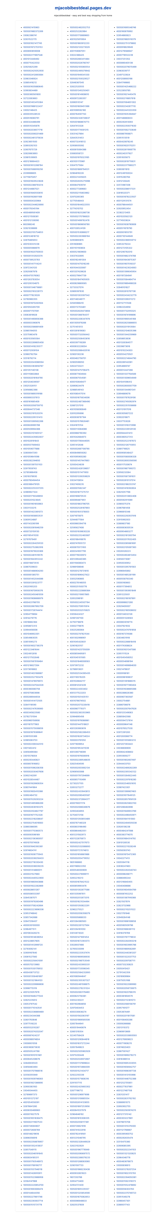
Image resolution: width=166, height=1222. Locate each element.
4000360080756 (31, 689)
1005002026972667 (80, 1059)
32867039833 (30, 566)
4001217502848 (31, 657)
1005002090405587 (80, 795)
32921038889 (30, 228)
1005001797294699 (79, 775)
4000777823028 (31, 295)
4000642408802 (124, 752)
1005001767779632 (126, 937)
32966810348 (123, 511)
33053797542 (30, 1004)
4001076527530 (124, 728)
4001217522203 (78, 692)
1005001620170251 (125, 145)
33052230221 (77, 1000)
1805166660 (76, 862)
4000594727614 (124, 720)
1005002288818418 (126, 641)
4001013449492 (31, 59)
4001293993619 (78, 728)
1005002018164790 (33, 377)
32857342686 (30, 917)
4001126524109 (77, 228)
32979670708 (123, 1122)
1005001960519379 (126, 39)
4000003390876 (31, 322)
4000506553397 (31, 893)
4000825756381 (78, 996)
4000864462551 (78, 830)
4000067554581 (78, 377)
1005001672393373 (79, 941)
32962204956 (123, 307)
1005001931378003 (79, 511)
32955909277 (123, 755)
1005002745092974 (126, 401)
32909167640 (30, 952)
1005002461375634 (33, 137)
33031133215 (29, 507)
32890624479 (77, 385)
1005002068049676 (80, 807)
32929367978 (30, 271)
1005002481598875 (80, 984)
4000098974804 (31, 1039)
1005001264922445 (126, 775)
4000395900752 (124, 1133)
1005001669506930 (80, 956)
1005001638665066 (126, 689)
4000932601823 (78, 1173)
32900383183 (30, 1086)
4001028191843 (31, 440)
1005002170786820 (79, 216)
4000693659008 (31, 51)
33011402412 (29, 748)
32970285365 (77, 196)
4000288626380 (124, 692)
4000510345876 (31, 125)
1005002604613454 (126, 555)
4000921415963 (31, 27)
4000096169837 (124, 677)
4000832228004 (78, 346)
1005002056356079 (80, 913)
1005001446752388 (126, 1078)
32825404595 (77, 763)
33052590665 (77, 578)
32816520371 (123, 192)
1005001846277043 (33, 996)
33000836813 (123, 1165)
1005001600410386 (33, 791)
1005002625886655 (126, 322)
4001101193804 (77, 248)
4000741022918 (78, 1130)
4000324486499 (31, 122)
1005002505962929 (80, 1051)
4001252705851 (124, 1082)
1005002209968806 (33, 984)
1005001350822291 (79, 905)
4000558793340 (124, 578)
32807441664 (30, 787)
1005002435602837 (33, 437)
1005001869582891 (126, 948)
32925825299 (30, 66)
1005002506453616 (80, 338)
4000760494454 (31, 480)
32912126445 (123, 181)
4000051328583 (124, 618)
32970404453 (77, 1007)
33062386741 (30, 35)
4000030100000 (31, 925)
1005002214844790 (126, 358)
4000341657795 (78, 551)
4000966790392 (78, 433)
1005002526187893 (80, 507)
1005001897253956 (80, 1106)
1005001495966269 (33, 803)
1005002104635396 (126, 330)
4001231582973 (78, 834)
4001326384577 (124, 342)
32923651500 (30, 141)
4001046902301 (31, 633)
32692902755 (123, 1106)
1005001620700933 (33, 251)
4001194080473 (78, 563)
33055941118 (122, 862)
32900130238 (77, 354)
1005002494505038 (126, 822)
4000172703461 (78, 307)
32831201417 (122, 1094)
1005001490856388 (33, 318)
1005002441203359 (126, 110)
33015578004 (30, 755)
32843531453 (77, 137)
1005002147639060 (33, 708)
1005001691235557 (79, 1189)
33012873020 (77, 933)
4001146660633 (124, 118)
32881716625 (123, 448)
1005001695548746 (126, 27)
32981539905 (30, 157)
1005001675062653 (80, 1196)
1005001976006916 (79, 755)
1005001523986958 (33, 1177)
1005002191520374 (33, 413)
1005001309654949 (126, 377)
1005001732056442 (80, 334)
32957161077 (122, 1007)
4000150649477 (78, 381)
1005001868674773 (79, 122)
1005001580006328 (126, 456)
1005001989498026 (126, 283)
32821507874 (123, 901)
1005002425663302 (80, 1086)
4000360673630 (31, 1047)
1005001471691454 (79, 937)
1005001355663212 (126, 740)
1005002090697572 (80, 1153)
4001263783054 (31, 279)
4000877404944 (78, 374)
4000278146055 (78, 582)
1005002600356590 (126, 460)
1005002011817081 (125, 1015)
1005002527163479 (33, 677)
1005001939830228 (80, 531)
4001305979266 (78, 322)
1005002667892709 (33, 606)
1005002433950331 (80, 964)
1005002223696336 (33, 909)
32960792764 (30, 354)
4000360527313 (124, 437)
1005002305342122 (126, 771)
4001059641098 (31, 456)
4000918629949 (124, 47)
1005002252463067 (80, 535)
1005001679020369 (33, 551)
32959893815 (77, 240)
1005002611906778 (126, 149)
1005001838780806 (126, 224)
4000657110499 (78, 779)
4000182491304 (78, 259)
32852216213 (76, 878)
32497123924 (123, 74)
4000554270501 (124, 354)
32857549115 (30, 1149)
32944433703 (123, 763)
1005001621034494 (79, 901)
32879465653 (30, 240)
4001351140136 (31, 370)
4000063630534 (124, 527)
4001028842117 (77, 681)
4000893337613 (31, 397)
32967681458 (123, 507)
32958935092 (77, 145)
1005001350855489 (80, 818)
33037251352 (123, 59)
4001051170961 (77, 161)
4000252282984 (78, 31)
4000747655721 (78, 543)
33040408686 (123, 885)
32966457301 (123, 1200)
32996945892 (123, 570)
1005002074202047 (33, 1031)
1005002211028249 (126, 846)
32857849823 (77, 1047)
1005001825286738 (80, 212)
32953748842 (30, 913)
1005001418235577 (33, 346)
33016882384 (30, 622)
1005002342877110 (126, 106)
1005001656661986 (79, 854)
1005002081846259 (33, 527)
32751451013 (76, 326)
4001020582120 (124, 216)
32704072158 (76, 815)
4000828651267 (31, 889)
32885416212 (30, 82)
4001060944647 (78, 976)
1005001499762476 (79, 220)
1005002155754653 (33, 232)
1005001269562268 (33, 421)
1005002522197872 (126, 440)
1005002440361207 (126, 952)
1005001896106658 (126, 921)
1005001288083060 (80, 1161)
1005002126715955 (126, 444)
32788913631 (76, 669)
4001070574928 (31, 842)
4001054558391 (31, 1102)
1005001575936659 (33, 728)
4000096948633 (78, 1200)
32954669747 (123, 366)
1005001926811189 (32, 196)
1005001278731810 (79, 570)
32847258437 (30, 921)
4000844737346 (31, 409)
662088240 (29, 224)
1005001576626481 (79, 421)
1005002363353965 (80, 712)
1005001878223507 (126, 196)
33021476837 (123, 669)
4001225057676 (31, 992)
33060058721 (77, 153)
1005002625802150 (126, 803)
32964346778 (123, 1157)
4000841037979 (78, 1110)
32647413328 (76, 125)
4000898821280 (124, 602)
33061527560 (30, 956)
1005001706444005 (80, 440)
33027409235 (77, 484)
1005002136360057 (33, 838)
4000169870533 (78, 496)
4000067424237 (31, 1035)
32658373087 (123, 559)
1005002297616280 (126, 779)
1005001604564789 (126, 889)
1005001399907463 (126, 791)
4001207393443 (124, 744)
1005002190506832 (126, 610)
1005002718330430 (33, 862)
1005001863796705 (79, 503)
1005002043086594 (33, 362)
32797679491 (30, 539)
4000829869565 (78, 283)
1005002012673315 (79, 897)
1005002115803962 (79, 192)
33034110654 (76, 480)
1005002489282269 (126, 767)
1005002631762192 (126, 1098)
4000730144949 (124, 236)
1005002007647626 (126, 708)
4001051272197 (31, 1098)
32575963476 (30, 334)
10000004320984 (32, 200)
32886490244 (123, 878)
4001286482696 (124, 807)
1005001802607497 (126, 759)
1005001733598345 (80, 968)
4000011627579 (31, 1114)
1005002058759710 (33, 405)
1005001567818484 (33, 661)
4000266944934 (31, 696)
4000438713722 (31, 972)
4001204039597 (31, 381)
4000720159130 (31, 531)
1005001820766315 (126, 992)
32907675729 (30, 149)
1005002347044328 (33, 685)
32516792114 (29, 358)
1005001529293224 (33, 799)
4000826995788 (31, 425)
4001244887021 (31, 188)
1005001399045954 (126, 271)
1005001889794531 (79, 169)
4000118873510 (31, 563)
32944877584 (77, 519)
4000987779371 (78, 708)
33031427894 (77, 133)
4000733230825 (124, 964)
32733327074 (77, 287)
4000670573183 (78, 547)
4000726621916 (78, 1126)
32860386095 (30, 826)
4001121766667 (124, 1130)
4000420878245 (124, 141)
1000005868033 (78, 917)
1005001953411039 (79, 748)
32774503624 (123, 220)
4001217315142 (124, 1114)
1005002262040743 (126, 870)
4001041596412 (124, 381)
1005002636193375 (33, 807)
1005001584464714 (126, 279)
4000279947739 (78, 275)
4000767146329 (78, 822)
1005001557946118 (32, 1169)
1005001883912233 (79, 43)
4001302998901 (78, 637)
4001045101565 (77, 657)
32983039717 (123, 70)
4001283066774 (124, 736)
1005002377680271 (126, 165)
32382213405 (123, 212)
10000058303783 (125, 1189)
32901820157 (76, 645)
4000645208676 (31, 1059)
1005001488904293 (33, 570)
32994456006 (30, 629)
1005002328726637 (80, 118)
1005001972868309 (80, 1067)
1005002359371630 (126, 125)
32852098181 (76, 598)
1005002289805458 (33, 342)
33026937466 (77, 944)
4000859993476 (78, 885)
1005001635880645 (33, 86)
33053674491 (123, 1011)
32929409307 (123, 606)
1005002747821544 (79, 633)
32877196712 (76, 1090)
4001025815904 (78, 39)
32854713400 (77, 1181)
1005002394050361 (126, 1177)
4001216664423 (31, 161)
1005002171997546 (33, 55)
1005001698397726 (126, 1070)
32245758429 (77, 1035)
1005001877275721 (79, 492)
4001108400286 (124, 1019)
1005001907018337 (126, 263)
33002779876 (77, 626)
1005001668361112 (125, 929)
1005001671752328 (33, 815)
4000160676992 (124, 31)
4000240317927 (124, 153)
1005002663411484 (79, 59)
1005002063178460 (80, 992)
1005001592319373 (126, 1181)
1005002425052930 (33, 70)
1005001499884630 (126, 665)
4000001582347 (78, 488)
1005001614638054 (33, 937)
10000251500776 (78, 586)
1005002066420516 (80, 350)
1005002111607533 (32, 1122)
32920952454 (123, 208)
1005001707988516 (33, 1070)
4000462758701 (78, 358)
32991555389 (30, 736)
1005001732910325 (126, 311)
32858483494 (30, 1067)
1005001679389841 (33, 732)
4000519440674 (78, 1027)
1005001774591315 (79, 129)
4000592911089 (124, 500)
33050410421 (123, 968)
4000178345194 (31, 208)
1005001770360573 (33, 830)
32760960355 (30, 299)
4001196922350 (78, 866)
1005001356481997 (33, 976)
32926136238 (123, 826)
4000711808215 (124, 1043)
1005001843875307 (126, 259)
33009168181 (122, 673)
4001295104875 (31, 283)
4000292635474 (124, 1137)
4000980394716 (78, 523)
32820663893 (30, 153)
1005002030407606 (33, 771)
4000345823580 (31, 712)
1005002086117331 (125, 188)
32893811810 (122, 169)
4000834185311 (31, 1157)
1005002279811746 (32, 1196)
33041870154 (76, 425)
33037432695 (77, 255)
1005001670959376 (33, 590)
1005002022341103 (126, 1149)
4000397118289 (78, 342)
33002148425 (30, 110)
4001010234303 (124, 350)
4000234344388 (31, 1015)
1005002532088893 (80, 846)
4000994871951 (78, 500)
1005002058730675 (126, 988)
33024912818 (30, 653)
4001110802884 (31, 374)
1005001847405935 (79, 279)
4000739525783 (31, 259)
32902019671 (123, 417)
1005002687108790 (79, 448)
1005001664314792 (126, 838)
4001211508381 (31, 216)
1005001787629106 (126, 397)
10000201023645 (32, 500)
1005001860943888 (33, 881)
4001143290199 (31, 523)
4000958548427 (124, 452)
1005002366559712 (126, 240)
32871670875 (76, 515)
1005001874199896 (126, 314)
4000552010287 (31, 1027)
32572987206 (123, 185)
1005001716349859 (33, 496)
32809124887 (30, 519)
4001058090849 (78, 409)
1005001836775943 (33, 854)
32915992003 (123, 519)
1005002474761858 (126, 629)
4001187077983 (31, 724)
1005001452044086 (33, 578)
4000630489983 (31, 1110)
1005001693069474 (33, 1189)
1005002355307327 (80, 980)
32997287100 (76, 618)
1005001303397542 (80, 295)
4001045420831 (78, 641)
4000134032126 (124, 614)
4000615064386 (78, 149)
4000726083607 (31, 1126)
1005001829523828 (33, 181)
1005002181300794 (126, 535)
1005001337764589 (126, 374)
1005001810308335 (79, 1118)
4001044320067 (78, 267)
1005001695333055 (126, 1063)
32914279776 (30, 618)
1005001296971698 (79, 1094)
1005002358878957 (33, 1141)
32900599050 (77, 362)
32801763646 (30, 1019)
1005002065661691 (126, 543)
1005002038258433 (33, 858)
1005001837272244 (79, 1043)
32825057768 (123, 492)
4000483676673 (124, 1161)
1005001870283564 (33, 303)
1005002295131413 (32, 417)
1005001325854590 (80, 1193)
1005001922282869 (33, 885)
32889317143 (123, 1204)
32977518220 (30, 1023)
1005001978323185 (79, 157)
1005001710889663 (79, 35)
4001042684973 (78, 437)
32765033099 (77, 948)
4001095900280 (78, 456)
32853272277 (77, 787)
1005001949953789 (126, 811)
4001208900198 (124, 78)
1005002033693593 (126, 1035)
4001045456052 (124, 657)
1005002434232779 (126, 295)
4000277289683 (78, 188)
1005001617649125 (125, 795)
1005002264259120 (33, 543)
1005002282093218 (126, 941)
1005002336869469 (33, 1011)
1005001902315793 (126, 1173)
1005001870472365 (126, 854)
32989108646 (77, 566)
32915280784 (123, 177)
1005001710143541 (32, 1007)
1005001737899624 (79, 1063)
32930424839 (77, 464)
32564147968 (30, 1181)
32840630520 (30, 1063)
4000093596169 (31, 834)
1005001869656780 (80, 224)
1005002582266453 (80, 732)
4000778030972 (78, 555)
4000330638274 (78, 1011)
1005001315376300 (126, 1126)
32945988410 (77, 303)
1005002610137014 (125, 480)
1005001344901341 (126, 389)
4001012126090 (31, 220)
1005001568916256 (33, 169)
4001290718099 (78, 752)
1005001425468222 (126, 86)
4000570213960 (31, 964)
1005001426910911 (32, 1173)
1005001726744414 (32, 610)
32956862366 (30, 389)
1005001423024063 (126, 267)
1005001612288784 (33, 165)
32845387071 (30, 897)
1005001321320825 (126, 1153)
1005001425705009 (80, 649)
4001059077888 (31, 448)
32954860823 (123, 35)
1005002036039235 (33, 866)
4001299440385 (78, 559)
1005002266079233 (80, 1157)
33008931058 (30, 1043)
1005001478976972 (33, 681)
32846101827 (123, 287)
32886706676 (123, 704)
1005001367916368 (126, 897)
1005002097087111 (125, 960)
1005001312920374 (33, 255)
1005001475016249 (79, 263)
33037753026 (123, 421)
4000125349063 (124, 712)
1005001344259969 (126, 334)
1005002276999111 (79, 874)
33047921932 (123, 626)
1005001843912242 (33, 559)
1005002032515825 (80, 610)
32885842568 (123, 716)
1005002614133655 (79, 1102)
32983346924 (30, 78)
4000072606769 (31, 1130)
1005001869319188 (32, 393)
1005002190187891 (125, 598)
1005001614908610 (79, 94)
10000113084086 (78, 429)
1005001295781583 (126, 566)
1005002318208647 (33, 818)
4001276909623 (124, 1039)
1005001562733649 (126, 129)
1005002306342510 (33, 744)
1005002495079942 (80, 70)
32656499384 (30, 752)
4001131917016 (123, 409)
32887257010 (76, 405)
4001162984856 (78, 1004)
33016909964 (123, 976)
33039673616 (123, 346)
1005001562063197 (79, 1015)
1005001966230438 (80, 1169)
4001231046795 (78, 1137)
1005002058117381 (79, 1122)
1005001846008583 (80, 661)
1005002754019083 (33, 822)
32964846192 (77, 1114)
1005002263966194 (80, 236)
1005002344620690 (33, 204)
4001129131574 (123, 200)
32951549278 (123, 1196)
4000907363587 (124, 696)
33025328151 (30, 385)
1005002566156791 (126, 1004)
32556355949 (30, 1074)
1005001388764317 (79, 314)
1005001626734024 (80, 736)
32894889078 (123, 393)
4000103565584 (31, 338)
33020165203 (30, 586)
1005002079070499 (126, 66)
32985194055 (30, 330)
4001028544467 (31, 779)
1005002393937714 (33, 1200)
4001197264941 (124, 275)
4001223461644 (31, 649)
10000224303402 (79, 689)
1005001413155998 (126, 1074)
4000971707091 (31, 311)
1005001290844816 (79, 1039)
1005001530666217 (79, 232)
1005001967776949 (79, 1149)
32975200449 (77, 1055)
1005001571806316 (79, 1078)
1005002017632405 (126, 539)
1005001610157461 (32, 1055)
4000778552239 (124, 55)
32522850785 (123, 90)
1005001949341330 (79, 74)
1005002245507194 (80, 602)
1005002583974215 (126, 1110)
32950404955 (77, 811)
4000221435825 (78, 177)
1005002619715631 (125, 161)
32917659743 (30, 468)
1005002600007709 (126, 385)
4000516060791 (31, 118)
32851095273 (30, 641)
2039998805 (29, 173)
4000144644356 (31, 1193)
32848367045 (77, 82)
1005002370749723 (126, 1193)
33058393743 (123, 850)
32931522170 (30, 39)
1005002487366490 (80, 401)
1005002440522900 (33, 878)
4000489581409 (31, 212)
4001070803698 (31, 692)
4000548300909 (78, 870)
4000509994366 (31, 429)
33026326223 (123, 551)
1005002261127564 (79, 925)
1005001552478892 (126, 1185)
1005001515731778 (32, 1204)
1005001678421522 (79, 881)
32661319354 (76, 1031)
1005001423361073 (33, 511)
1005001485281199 (126, 574)
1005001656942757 (126, 1067)
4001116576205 (77, 677)
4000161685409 (31, 401)
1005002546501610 (126, 783)
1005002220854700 (33, 1185)
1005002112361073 (125, 1000)
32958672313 (30, 626)
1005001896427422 (79, 574)
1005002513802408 (126, 496)
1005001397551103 (32, 464)
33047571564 (76, 165)
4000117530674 (124, 464)
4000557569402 (31, 444)
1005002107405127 (32, 433)
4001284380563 (78, 921)
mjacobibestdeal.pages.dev (83, 7)
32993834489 (30, 90)
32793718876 (76, 622)
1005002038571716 (33, 129)
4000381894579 (124, 996)
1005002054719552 (80, 858)
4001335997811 (77, 893)
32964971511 (29, 929)
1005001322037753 (126, 956)
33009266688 (123, 1023)
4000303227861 (124, 1118)
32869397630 (77, 291)
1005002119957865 (79, 594)
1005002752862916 (33, 547)
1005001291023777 (32, 582)
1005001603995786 (126, 944)
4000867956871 (124, 133)
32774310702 (76, 208)
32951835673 (123, 157)
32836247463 (123, 866)
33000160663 (123, 582)
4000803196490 (78, 826)
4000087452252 (124, 893)
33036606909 (123, 748)
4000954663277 (124, 531)
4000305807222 (124, 413)
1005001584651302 (126, 102)
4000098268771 (124, 874)
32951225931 (123, 594)
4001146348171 (77, 299)
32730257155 (76, 783)
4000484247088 (124, 830)
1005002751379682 (126, 43)
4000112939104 (31, 350)
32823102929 (77, 1145)
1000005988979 (31, 248)
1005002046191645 (33, 1153)
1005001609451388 (79, 106)
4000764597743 (78, 114)
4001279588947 (124, 51)
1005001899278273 (126, 1055)
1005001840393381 (33, 846)
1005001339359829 (80, 476)
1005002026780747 (80, 62)
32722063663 (30, 98)
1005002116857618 (125, 98)
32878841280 (30, 1106)
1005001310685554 (79, 1098)
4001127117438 (123, 303)
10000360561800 (32, 94)
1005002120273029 (80, 47)
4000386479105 (31, 484)
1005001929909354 (33, 783)
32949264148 (123, 917)
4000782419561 (78, 1133)
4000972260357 (78, 98)
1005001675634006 (80, 397)
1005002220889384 (80, 590)
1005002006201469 (33, 133)
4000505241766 (31, 1051)
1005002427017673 (79, 842)
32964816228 (77, 173)
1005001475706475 (79, 370)
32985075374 (123, 503)
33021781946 (123, 913)
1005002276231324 (80, 988)
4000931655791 (124, 232)
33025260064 (77, 629)
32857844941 (77, 1023)
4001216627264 (31, 665)
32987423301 (123, 787)
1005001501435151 (79, 696)
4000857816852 (31, 763)
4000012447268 (124, 370)
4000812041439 (78, 685)
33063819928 (30, 314)
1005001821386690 (33, 1082)
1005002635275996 (80, 181)
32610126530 (123, 842)
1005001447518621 (79, 724)
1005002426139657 (80, 468)
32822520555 (77, 86)
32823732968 (123, 905)
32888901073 (123, 1102)
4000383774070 (124, 834)
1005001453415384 (33, 102)
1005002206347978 (80, 318)
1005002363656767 (33, 366)
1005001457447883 (79, 460)
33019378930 (30, 476)
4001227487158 (124, 1090)
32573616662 (30, 669)
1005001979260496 (33, 901)
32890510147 (76, 102)
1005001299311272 (125, 299)
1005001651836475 (33, 1118)
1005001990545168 (126, 318)
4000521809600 (78, 251)
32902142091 (30, 775)
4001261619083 (77, 330)
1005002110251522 (126, 909)
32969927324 (30, 492)
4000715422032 (31, 62)
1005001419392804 (126, 488)
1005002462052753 (80, 27)
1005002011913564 (126, 326)
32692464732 (30, 795)
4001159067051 (77, 51)
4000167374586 (124, 633)
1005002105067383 (126, 547)
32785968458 (30, 472)
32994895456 (77, 716)
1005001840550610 (33, 192)
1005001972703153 (33, 47)
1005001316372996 (126, 425)
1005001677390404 (126, 685)
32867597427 (123, 1051)
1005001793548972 (33, 1161)
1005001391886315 (126, 681)
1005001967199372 (126, 468)
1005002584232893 (80, 972)
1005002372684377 (80, 799)
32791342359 (123, 972)
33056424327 (77, 614)
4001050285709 (31, 307)
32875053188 (123, 980)
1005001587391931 (125, 476)
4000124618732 (31, 236)
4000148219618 (31, 1133)
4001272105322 (124, 248)
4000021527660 (31, 874)
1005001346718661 (32, 287)
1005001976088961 (79, 720)
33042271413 (123, 858)
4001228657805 (31, 941)
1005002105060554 (80, 66)
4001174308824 (124, 645)
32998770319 (30, 988)
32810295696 (77, 413)
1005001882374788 (126, 255)
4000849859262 (78, 452)
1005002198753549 (80, 960)
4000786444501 (124, 204)
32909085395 (123, 1145)
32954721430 (77, 1185)
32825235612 (30, 1000)
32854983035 (30, 637)
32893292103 (30, 145)
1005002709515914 (79, 606)
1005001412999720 (33, 944)
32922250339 (77, 1074)
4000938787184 (78, 417)
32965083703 (30, 740)
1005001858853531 (33, 515)
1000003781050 (78, 740)
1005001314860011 (32, 870)
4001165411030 (31, 535)
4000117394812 (124, 586)
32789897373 (30, 1094)
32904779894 (30, 614)
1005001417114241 (32, 263)
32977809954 (77, 744)
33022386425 (77, 55)
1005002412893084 (33, 74)
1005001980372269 (33, 31)
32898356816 (30, 1137)
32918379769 (123, 933)
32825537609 (77, 1204)
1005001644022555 (80, 204)
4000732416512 (78, 141)
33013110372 (122, 1027)
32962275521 (77, 909)
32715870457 (30, 177)
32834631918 (123, 637)
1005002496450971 (126, 815)
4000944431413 (124, 433)
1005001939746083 (33, 1078)
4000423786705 (31, 602)
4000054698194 (124, 661)
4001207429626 (78, 271)
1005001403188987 (33, 673)
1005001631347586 (126, 649)
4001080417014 (77, 393)
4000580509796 (124, 925)
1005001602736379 (33, 645)
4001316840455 (124, 881)
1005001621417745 (32, 43)
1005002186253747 (126, 484)
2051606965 (76, 244)
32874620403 (123, 1047)
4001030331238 (31, 244)
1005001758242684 (33, 905)
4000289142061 (124, 362)
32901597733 (76, 1165)
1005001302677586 (79, 889)
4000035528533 (31, 114)
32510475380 (123, 1141)
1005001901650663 (33, 503)
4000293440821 (31, 759)
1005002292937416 (126, 515)
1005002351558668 (126, 405)
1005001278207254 (126, 1169)
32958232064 (123, 472)
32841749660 (123, 82)
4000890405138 (124, 62)
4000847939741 (78, 185)
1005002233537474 (80, 952)
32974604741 (30, 850)
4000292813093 (124, 122)
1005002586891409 (33, 326)
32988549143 (77, 389)
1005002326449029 (80, 1141)
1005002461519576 (33, 555)
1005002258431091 (33, 960)
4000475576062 (31, 275)
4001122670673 (78, 838)
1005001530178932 (33, 968)
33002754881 (123, 700)
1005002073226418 (80, 704)
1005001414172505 (32, 700)
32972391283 (123, 732)
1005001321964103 (32, 980)
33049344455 (30, 1090)
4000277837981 (124, 1086)
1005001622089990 (126, 984)
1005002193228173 (33, 291)
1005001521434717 (79, 1070)
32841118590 (29, 704)
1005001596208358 (33, 767)
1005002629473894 (80, 311)
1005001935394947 (126, 114)
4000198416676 (78, 539)
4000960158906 (31, 720)
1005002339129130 (126, 429)
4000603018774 (124, 622)
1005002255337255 (33, 488)
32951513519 (122, 137)
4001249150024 (124, 173)
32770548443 (77, 200)
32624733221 (77, 366)
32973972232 (77, 665)
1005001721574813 (79, 850)
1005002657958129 (126, 799)
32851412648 (76, 444)
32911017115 (76, 1082)
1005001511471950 (79, 472)
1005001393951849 (126, 590)
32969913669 (123, 1031)
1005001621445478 (126, 94)
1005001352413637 (33, 1145)
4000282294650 (31, 460)
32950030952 (123, 563)
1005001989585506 (80, 1019)
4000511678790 (124, 228)
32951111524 (122, 653)
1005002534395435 (80, 673)
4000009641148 (124, 724)
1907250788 (76, 1177)
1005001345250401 (79, 90)
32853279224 (123, 244)
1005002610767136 (126, 291)
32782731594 (30, 716)
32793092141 (30, 948)
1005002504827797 (33, 811)
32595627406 (77, 527)
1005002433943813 (80, 791)
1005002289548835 (80, 759)
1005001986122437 (33, 106)
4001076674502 (78, 700)
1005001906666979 (33, 598)
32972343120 (30, 267)
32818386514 (123, 1059)
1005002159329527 (80, 78)
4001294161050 (77, 929)
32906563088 (77, 771)
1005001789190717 (32, 1165)
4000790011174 (77, 803)
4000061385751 (31, 574)
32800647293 (30, 452)
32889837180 (123, 523)
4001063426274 (31, 933)
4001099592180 (78, 110)
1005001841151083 (125, 818)
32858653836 (123, 338)
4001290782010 (124, 251)
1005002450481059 (33, 594)
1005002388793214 (33, 185)
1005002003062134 (80, 767)
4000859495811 (78, 653)
